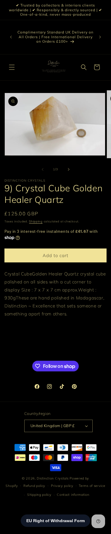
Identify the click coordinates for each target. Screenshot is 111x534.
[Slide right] (68, 169)
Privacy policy (62, 486)
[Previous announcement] (10, 37)
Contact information (73, 495)
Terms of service (92, 486)
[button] (11, 67)
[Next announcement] (100, 37)
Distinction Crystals (52, 478)
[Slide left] (42, 169)
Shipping (36, 221)
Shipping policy (39, 495)
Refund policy (34, 486)
